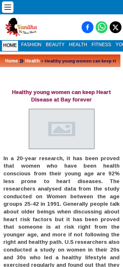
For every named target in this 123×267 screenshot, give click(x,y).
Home (11, 60)
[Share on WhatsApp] (101, 27)
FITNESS (101, 44)
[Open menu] (7, 7)
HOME (10, 45)
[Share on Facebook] (87, 27)
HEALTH (78, 44)
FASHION (31, 44)
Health (32, 60)
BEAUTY (55, 44)
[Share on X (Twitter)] (115, 27)
